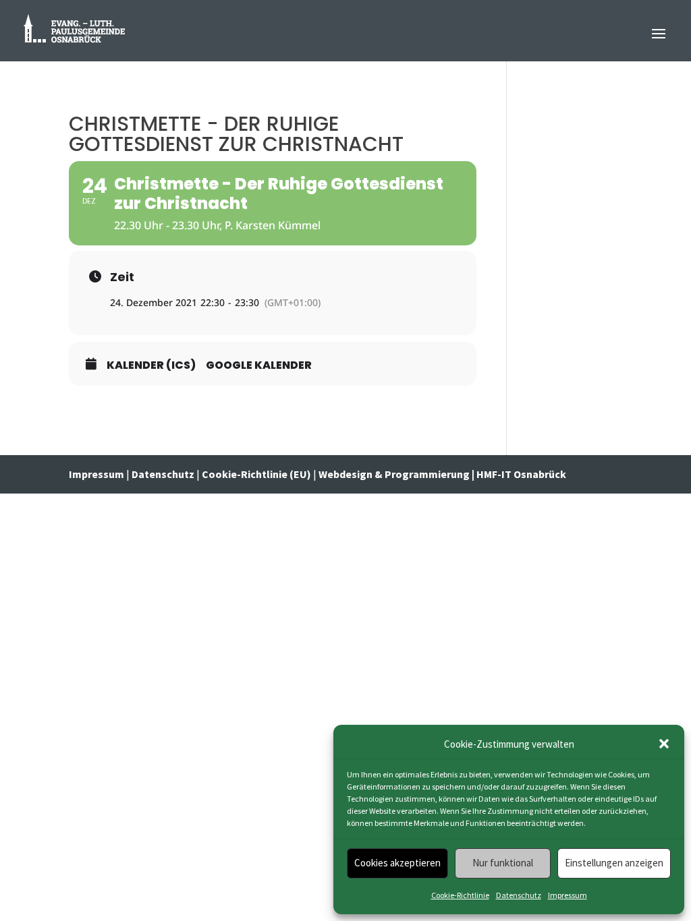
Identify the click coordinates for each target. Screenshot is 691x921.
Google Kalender (259, 365)
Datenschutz (518, 895)
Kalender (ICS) (151, 365)
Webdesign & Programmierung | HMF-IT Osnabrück (442, 474)
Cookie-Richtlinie (460, 895)
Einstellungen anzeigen (614, 862)
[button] (664, 743)
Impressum (567, 895)
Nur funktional (502, 862)
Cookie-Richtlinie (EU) (256, 474)
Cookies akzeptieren (397, 862)
